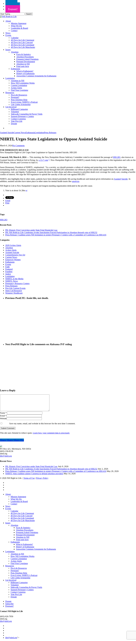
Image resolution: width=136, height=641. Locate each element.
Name (3, 413)
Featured (9, 269)
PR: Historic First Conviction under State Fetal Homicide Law (31, 230)
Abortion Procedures (24, 530)
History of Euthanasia (25, 547)
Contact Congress (18, 592)
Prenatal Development (25, 535)
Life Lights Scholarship (20, 578)
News (7, 506)
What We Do (16, 499)
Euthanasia (30, 132)
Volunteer (15, 585)
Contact (14, 504)
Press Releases (50, 132)
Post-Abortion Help (19, 573)
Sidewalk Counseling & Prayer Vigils (26, 587)
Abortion (9, 248)
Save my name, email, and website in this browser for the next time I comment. (42, 423)
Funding (8, 271)
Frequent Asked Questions (27, 532)
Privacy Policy (42, 478)
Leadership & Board (19, 501)
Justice (8, 274)
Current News (20, 132)
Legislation (39, 132)
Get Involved (10, 580)
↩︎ (26, 190)
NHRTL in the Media (14, 279)
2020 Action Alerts (13, 245)
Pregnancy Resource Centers (17, 283)
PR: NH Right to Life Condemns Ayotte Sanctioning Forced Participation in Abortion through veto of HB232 (51, 232)
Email (3, 416)
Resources (9, 566)
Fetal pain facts (22, 539)
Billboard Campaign (19, 582)
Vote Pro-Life (16, 594)
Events (8, 264)
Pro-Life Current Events (15, 288)
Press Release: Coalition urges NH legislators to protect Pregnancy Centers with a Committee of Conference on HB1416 (55, 235)
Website (3, 418)
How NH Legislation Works (22, 556)
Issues (7, 523)
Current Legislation (19, 559)
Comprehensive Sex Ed (15, 255)
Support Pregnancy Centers (22, 590)
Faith (7, 267)
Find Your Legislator (19, 563)
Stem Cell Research (13, 290)
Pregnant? (15, 570)
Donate (14, 597)
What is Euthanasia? (24, 544)
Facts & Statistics (23, 528)
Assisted (117, 179)
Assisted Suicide (7, 132)
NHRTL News (11, 281)
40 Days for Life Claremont (22, 513)
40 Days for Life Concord (21, 516)
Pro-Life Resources (19, 568)
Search (29, 14)
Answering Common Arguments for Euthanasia (36, 549)
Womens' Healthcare (14, 293)
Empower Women (13, 259)
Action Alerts (10, 250)
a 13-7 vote (43, 160)
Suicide (124, 179)
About (8, 494)
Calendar (14, 511)
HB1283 (116, 157)
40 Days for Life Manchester (23, 520)
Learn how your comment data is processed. (51, 433)
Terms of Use (29, 478)
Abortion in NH (22, 537)
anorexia (75, 181)
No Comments (18, 145)
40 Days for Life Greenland (22, 518)
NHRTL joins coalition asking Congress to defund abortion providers (34, 473)
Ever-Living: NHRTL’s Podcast (24, 575)
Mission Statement (18, 497)
